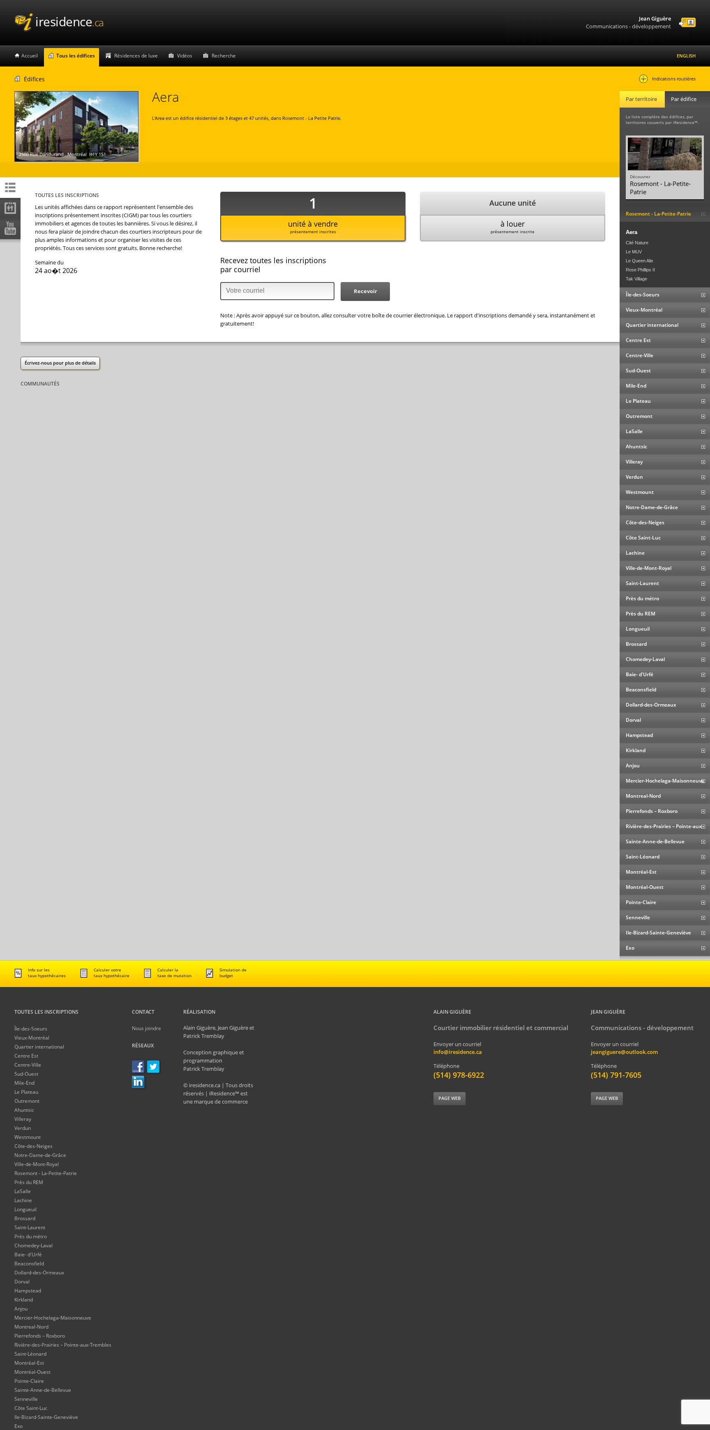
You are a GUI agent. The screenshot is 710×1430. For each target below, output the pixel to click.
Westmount (27, 1137)
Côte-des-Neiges (33, 1146)
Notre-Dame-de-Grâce (40, 1155)
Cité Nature (637, 242)
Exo (18, 1426)
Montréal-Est (29, 1362)
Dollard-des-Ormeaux (39, 1272)
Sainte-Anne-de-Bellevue (42, 1389)
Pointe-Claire (29, 1380)
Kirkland (23, 1299)
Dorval (22, 1281)
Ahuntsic (24, 1109)
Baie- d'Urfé (28, 1254)
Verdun (22, 1128)
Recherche (224, 55)
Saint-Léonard (30, 1353)
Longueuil (25, 1209)
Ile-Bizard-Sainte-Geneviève (46, 1417)
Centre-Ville (27, 1064)
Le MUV (634, 251)
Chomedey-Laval (33, 1245)
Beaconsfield (29, 1263)
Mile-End (24, 1082)
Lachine (23, 1200)
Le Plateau (26, 1091)
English (686, 56)
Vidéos (184, 55)
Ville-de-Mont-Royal (36, 1164)
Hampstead (27, 1290)
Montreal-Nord (31, 1326)
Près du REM (28, 1182)
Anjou (21, 1308)
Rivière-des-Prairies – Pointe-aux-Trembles (62, 1344)
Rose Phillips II (640, 269)
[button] (365, 291)
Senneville (26, 1399)
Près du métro (30, 1236)
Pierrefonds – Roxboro (39, 1335)
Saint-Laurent (29, 1227)
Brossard (24, 1218)
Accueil (29, 55)
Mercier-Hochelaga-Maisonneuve (52, 1317)
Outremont (26, 1100)
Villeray (22, 1119)
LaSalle (22, 1191)
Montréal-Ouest (32, 1371)
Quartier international (39, 1046)
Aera (631, 232)
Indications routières (674, 79)
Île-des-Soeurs (30, 1028)
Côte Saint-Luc (30, 1408)
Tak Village (636, 278)
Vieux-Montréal (31, 1037)
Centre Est (26, 1055)
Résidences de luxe (136, 55)
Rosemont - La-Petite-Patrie (45, 1173)
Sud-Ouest (26, 1073)
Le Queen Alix (639, 260)
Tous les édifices (75, 55)
